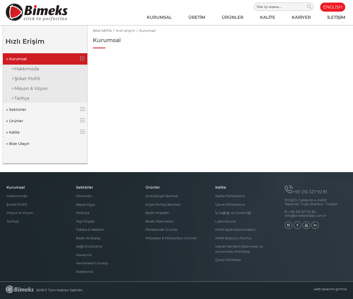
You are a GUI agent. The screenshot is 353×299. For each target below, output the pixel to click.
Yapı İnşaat (85, 221)
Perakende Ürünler (161, 229)
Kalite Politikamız (230, 196)
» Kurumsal (16, 59)
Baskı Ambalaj (88, 238)
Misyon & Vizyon (31, 88)
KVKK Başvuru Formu (233, 238)
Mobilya (82, 213)
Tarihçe (21, 98)
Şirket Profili (27, 78)
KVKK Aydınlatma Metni (235, 229)
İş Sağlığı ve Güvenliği (233, 213)
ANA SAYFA (102, 30)
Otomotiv (84, 196)
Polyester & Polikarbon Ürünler (171, 238)
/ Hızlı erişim (123, 30)
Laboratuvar (225, 221)
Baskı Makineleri (159, 221)
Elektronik (85, 272)
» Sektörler (16, 109)
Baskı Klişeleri (157, 213)
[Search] (309, 7)
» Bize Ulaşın (17, 143)
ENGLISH (332, 7)
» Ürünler (14, 121)
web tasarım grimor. (331, 289)
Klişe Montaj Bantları (163, 204)
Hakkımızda (26, 68)
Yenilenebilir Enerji (92, 263)
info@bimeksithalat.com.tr (305, 216)
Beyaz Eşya (85, 204)
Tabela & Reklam (90, 229)
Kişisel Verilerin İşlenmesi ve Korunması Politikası (239, 249)
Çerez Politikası (228, 260)
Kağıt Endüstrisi (89, 246)
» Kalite (13, 132)
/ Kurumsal (145, 30)
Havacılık (84, 255)
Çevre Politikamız (230, 204)
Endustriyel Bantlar (161, 196)
